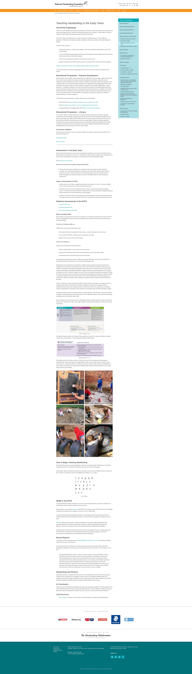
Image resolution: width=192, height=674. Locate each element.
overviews (74, 509)
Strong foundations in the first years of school (88, 540)
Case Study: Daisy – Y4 (125, 67)
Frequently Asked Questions (126, 33)
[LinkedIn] (119, 657)
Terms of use (56, 646)
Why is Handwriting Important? (127, 26)
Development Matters (61, 137)
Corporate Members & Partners (91, 10)
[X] (130, 5)
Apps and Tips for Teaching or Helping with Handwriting (128, 111)
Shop (102, 10)
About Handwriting (62, 10)
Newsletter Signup (124, 5)
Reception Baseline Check (65, 207)
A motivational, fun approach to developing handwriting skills (127, 56)
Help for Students (124, 49)
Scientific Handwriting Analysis (127, 91)
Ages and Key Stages (125, 40)
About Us (71, 10)
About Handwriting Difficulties (127, 29)
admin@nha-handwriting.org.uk (77, 653)
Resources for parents (125, 58)
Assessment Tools (124, 114)
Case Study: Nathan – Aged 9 (126, 70)
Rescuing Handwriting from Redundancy (126, 99)
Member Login (122, 3)
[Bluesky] (137, 5)
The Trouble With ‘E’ (124, 86)
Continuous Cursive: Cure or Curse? (128, 101)
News (118, 10)
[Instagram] (132, 5)
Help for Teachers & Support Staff (128, 36)
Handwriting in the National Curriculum (128, 46)
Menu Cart (135, 3)
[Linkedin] (135, 5)
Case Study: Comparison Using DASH (128, 74)
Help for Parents (123, 53)
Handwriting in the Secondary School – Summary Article (128, 89)
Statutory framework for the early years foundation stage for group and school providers (77, 65)
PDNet (58, 522)
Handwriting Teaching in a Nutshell (127, 38)
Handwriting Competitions (125, 84)
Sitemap (55, 651)
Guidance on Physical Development (91, 108)
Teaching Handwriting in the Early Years (127, 43)
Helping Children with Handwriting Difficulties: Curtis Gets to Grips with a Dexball (128, 95)
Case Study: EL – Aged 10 (126, 72)
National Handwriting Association (71, 4)
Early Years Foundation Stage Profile (68, 210)
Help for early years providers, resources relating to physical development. (79, 105)
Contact (124, 10)
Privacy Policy (56, 648)
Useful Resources (124, 108)
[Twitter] (123, 657)
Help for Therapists (124, 62)
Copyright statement (57, 650)
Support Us (78, 10)
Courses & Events (110, 10)
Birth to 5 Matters (60, 141)
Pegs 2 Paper (62, 597)
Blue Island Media (108, 668)
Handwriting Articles (124, 77)
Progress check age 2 (64, 204)
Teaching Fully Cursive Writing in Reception (127, 104)
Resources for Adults (125, 116)
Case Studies (123, 65)
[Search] (117, 3)
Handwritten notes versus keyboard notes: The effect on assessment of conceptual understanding (128, 81)
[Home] (55, 10)
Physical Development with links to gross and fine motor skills (83, 102)
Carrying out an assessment (65, 160)
